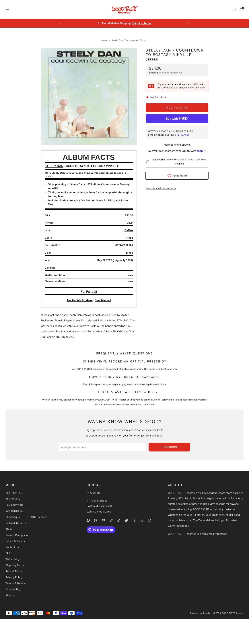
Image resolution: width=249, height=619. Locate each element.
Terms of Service (15, 583)
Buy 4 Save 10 (14, 504)
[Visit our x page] (134, 520)
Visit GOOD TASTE (16, 510)
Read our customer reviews (161, 188)
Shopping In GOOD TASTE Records (26, 517)
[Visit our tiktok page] (119, 520)
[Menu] (7, 9)
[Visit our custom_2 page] (149, 520)
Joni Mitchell (103, 300)
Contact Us (12, 547)
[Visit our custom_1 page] (142, 520)
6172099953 (94, 492)
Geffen (152, 59)
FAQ (7, 553)
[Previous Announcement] (60, 23)
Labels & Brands (15, 541)
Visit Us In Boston (138, 23)
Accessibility (12, 589)
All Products (12, 498)
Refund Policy (13, 571)
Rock (130, 237)
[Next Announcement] (188, 23)
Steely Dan (158, 50)
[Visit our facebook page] (88, 520)
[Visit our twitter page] (126, 520)
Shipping (153, 72)
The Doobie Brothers (80, 300)
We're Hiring (12, 559)
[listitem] (125, 23)
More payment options (177, 144)
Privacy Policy (13, 577)
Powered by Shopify (200, 613)
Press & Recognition (17, 535)
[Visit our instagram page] (96, 520)
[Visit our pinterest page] (103, 520)
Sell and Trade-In (15, 523)
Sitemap (10, 595)
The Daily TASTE (15, 492)
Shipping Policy (14, 565)
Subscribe (169, 447)
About (9, 529)
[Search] (234, 9)
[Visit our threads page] (111, 520)
